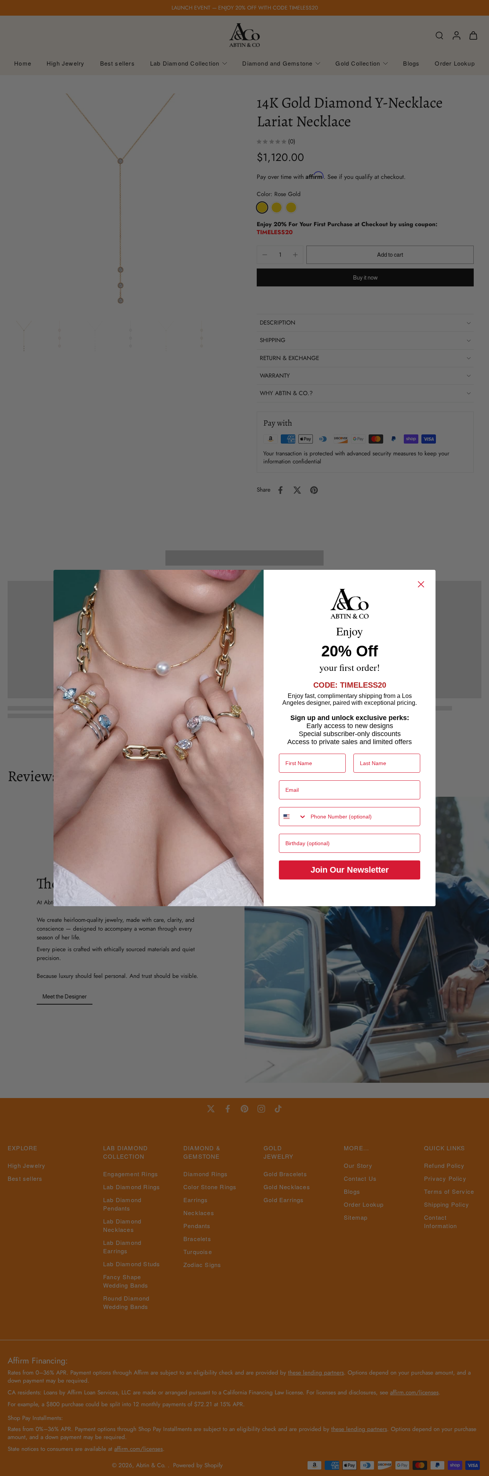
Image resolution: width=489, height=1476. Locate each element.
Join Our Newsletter (350, 870)
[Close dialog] (421, 584)
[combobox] (293, 816)
